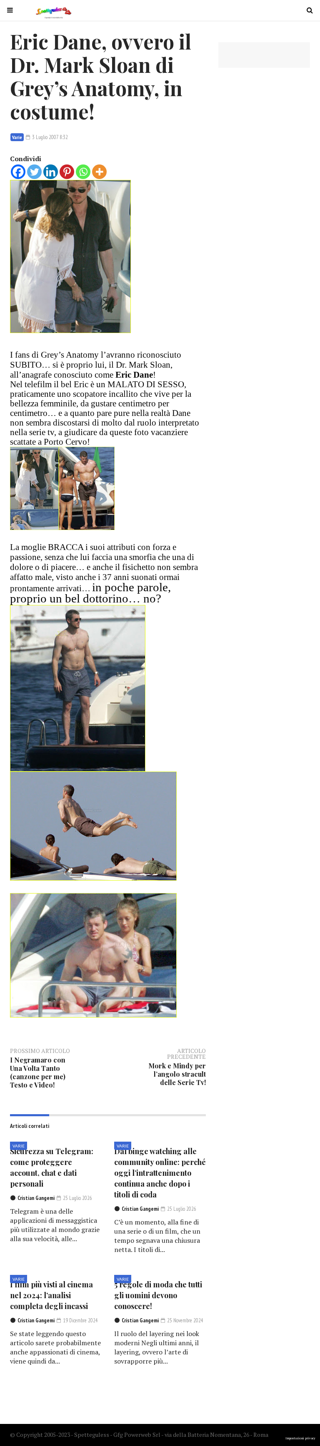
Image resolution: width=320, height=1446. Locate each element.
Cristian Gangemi (36, 1198)
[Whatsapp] (83, 171)
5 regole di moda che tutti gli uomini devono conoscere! (158, 1295)
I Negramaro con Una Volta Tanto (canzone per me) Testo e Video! (37, 1072)
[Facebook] (18, 171)
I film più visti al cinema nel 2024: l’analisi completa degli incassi (51, 1295)
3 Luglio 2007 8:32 (49, 137)
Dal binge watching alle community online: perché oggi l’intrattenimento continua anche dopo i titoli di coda (160, 1173)
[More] (99, 171)
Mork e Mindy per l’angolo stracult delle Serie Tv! (177, 1074)
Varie (17, 137)
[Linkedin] (50, 171)
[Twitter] (34, 171)
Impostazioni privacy (300, 1438)
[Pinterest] (67, 171)
